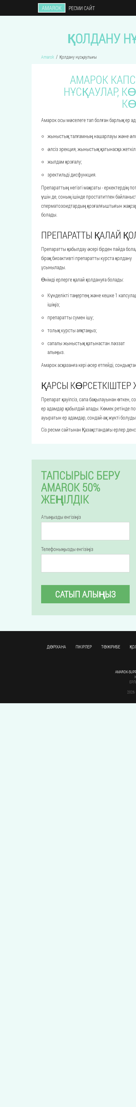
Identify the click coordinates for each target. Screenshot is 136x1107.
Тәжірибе (110, 647)
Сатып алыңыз (85, 594)
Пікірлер (84, 647)
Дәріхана (56, 647)
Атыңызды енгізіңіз (61, 516)
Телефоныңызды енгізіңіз (67, 549)
